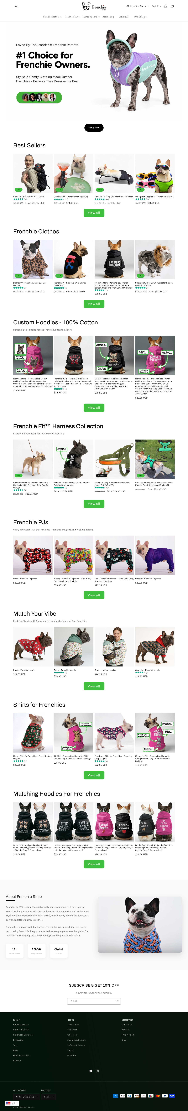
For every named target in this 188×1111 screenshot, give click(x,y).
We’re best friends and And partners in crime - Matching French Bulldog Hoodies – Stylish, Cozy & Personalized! (32, 847)
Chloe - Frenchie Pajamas (25, 579)
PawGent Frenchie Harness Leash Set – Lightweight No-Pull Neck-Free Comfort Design (31, 485)
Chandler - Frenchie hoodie (147, 670)
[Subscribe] (117, 1001)
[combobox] (12, 1103)
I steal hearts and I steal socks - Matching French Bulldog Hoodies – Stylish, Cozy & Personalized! (114, 847)
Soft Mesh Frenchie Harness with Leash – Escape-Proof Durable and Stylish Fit (154, 484)
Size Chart (72, 1029)
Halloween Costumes (23, 1034)
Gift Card (71, 1055)
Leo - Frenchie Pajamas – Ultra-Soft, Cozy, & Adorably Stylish (114, 580)
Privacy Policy (128, 1034)
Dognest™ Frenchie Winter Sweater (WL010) (29, 284)
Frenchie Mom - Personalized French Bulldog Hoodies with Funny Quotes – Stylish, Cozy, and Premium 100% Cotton (113, 285)
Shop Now (94, 127)
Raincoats (17, 1060)
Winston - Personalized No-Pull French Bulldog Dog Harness (71, 484)
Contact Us (127, 1024)
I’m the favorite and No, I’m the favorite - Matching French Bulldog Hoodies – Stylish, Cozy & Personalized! (153, 847)
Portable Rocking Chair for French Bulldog (114, 197)
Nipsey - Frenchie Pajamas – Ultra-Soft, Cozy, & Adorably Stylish (72, 580)
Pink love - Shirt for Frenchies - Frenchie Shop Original (113, 757)
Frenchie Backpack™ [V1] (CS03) (29, 197)
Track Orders (73, 1024)
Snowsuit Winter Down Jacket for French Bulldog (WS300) (154, 284)
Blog (124, 1040)
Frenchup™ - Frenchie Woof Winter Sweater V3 (70, 284)
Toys (15, 1045)
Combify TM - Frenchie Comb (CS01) (71, 197)
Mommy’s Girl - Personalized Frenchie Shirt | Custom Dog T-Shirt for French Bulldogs (152, 758)
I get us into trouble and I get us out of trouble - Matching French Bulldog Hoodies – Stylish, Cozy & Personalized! (73, 847)
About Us (126, 1029)
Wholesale (72, 1034)
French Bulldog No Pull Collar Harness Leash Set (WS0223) (112, 484)
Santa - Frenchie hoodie (24, 670)
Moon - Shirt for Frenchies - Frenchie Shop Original (32, 757)
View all (94, 213)
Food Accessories (21, 1055)
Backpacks (18, 1040)
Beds (15, 1050)
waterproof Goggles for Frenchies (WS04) (154, 197)
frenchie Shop (29, 1107)
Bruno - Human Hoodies (106, 670)
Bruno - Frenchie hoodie (65, 670)
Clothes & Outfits (21, 1029)
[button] (16, 6)
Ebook (70, 1050)
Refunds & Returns (76, 1045)
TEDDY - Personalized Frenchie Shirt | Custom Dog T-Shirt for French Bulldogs (72, 757)
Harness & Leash (21, 1024)
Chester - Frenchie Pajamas (148, 579)
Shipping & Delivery (76, 1040)
